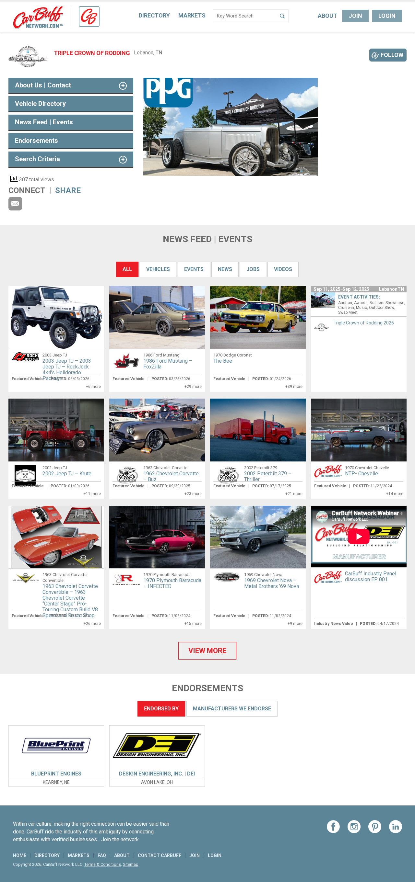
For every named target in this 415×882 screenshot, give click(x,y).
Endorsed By (161, 709)
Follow (392, 54)
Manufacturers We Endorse (232, 709)
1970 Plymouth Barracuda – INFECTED (172, 583)
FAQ (102, 855)
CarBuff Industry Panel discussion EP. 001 (370, 576)
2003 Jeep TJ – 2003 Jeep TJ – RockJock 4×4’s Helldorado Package (66, 369)
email (15, 203)
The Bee (222, 361)
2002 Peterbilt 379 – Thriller (267, 476)
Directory (154, 15)
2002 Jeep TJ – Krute (66, 473)
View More (207, 651)
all (127, 269)
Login (387, 15)
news (225, 269)
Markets (192, 15)
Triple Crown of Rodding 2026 (364, 322)
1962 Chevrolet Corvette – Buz (171, 476)
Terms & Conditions (102, 864)
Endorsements (36, 140)
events (194, 269)
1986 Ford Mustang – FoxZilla (167, 364)
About (327, 15)
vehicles (158, 269)
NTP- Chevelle (361, 473)
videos (283, 269)
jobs (253, 269)
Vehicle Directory (40, 103)
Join (355, 15)
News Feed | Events (44, 122)
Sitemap (130, 864)
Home (19, 855)
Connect (26, 190)
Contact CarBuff (159, 855)
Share (68, 190)
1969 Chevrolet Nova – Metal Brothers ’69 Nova (271, 583)
